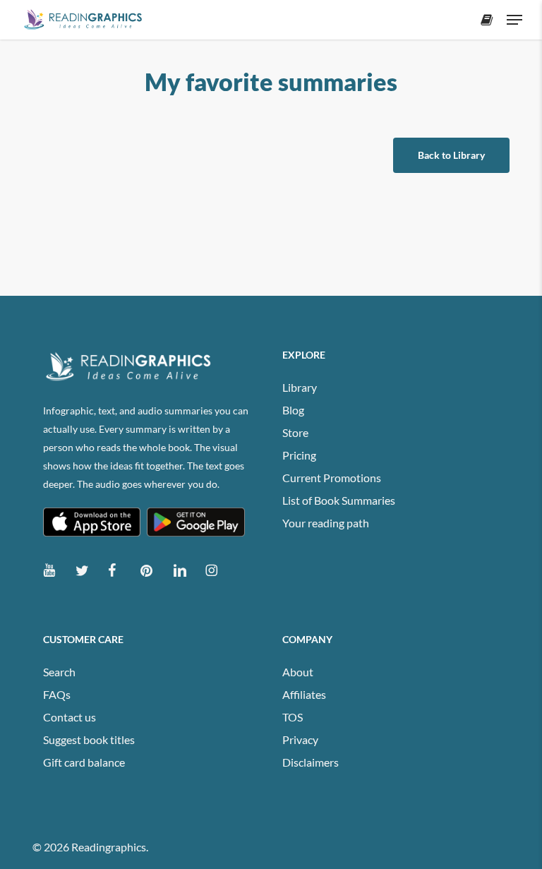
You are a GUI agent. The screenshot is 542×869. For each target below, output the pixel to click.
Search (59, 671)
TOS (292, 717)
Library (299, 387)
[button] (514, 20)
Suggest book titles (89, 739)
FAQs (57, 694)
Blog (293, 409)
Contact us (69, 717)
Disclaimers (310, 762)
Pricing (299, 455)
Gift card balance (84, 762)
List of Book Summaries (338, 500)
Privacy (300, 739)
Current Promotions (331, 477)
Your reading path (325, 522)
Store (295, 432)
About (297, 671)
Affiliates (304, 694)
